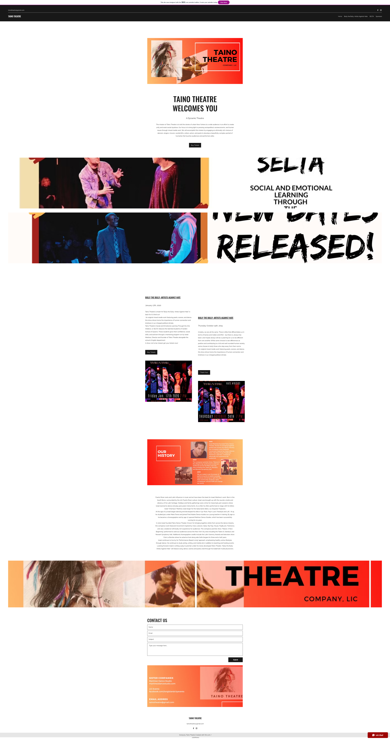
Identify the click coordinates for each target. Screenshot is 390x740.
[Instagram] (381, 10)
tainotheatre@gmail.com (16, 10)
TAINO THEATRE (14, 16)
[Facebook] (378, 10)
